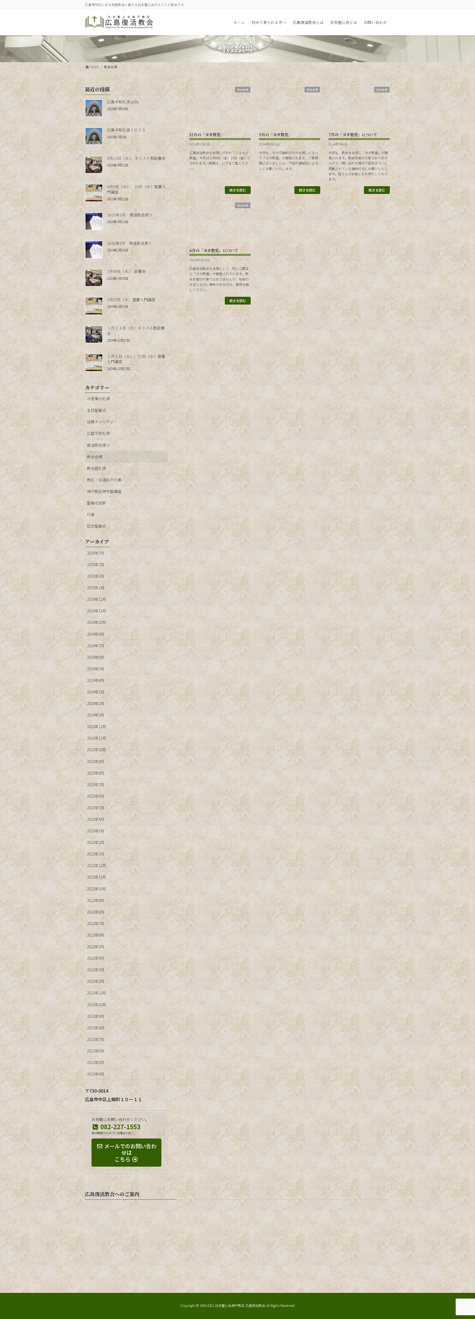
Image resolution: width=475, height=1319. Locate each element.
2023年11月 (96, 738)
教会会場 (94, 456)
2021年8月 (95, 1027)
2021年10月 (96, 1004)
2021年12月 (96, 993)
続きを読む (238, 190)
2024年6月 (95, 657)
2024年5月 (95, 668)
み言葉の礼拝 (98, 398)
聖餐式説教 (96, 503)
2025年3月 (95, 576)
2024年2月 (95, 703)
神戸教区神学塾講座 (104, 491)
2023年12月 (96, 726)
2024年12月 (96, 599)
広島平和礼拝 (98, 433)
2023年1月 (95, 854)
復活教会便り (98, 445)
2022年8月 (95, 912)
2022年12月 (96, 865)
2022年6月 (95, 935)
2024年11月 (96, 610)
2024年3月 (95, 692)
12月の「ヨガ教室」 (206, 134)
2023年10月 (96, 749)
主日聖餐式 (96, 410)
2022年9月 (95, 900)
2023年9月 (95, 761)
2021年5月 (95, 1062)
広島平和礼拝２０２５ (126, 130)
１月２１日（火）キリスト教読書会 (136, 330)
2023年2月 (95, 842)
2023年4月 (95, 819)
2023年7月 (95, 784)
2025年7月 (95, 564)
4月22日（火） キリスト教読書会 (136, 158)
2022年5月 (95, 946)
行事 (91, 514)
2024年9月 (95, 634)
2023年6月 (95, 796)
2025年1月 (95, 587)
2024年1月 (95, 715)
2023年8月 (95, 773)
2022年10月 (96, 889)
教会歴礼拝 (96, 468)
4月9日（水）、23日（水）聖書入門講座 (136, 189)
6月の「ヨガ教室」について (213, 250)
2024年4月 (95, 680)
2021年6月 (95, 1051)
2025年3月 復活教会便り (130, 215)
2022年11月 (96, 877)
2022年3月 (95, 969)
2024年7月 (95, 645)
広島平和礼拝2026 (123, 102)
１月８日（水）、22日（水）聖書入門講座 (136, 358)
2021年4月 (95, 1074)
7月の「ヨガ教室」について (352, 134)
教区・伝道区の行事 (104, 479)
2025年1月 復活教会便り (129, 243)
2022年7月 (95, 923)
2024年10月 (96, 622)
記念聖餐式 (96, 526)
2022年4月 (95, 958)
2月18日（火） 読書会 (126, 271)
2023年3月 (95, 830)
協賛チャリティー (102, 421)
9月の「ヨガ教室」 (275, 134)
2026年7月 (95, 553)
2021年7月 (95, 1039)
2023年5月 (95, 807)
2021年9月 (95, 1016)
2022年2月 (95, 981)
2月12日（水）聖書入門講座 (131, 299)
